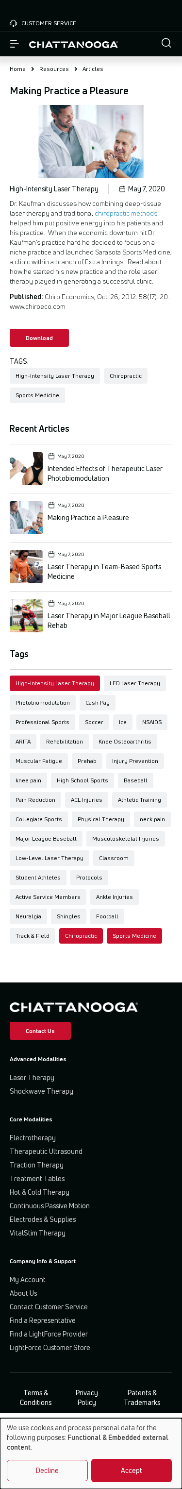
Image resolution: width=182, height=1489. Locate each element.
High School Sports (82, 780)
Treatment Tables (37, 1178)
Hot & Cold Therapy (39, 1192)
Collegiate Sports (39, 819)
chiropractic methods (126, 213)
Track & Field (33, 935)
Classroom (114, 858)
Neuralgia (28, 916)
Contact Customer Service (49, 1307)
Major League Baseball (46, 838)
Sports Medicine (134, 935)
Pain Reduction (35, 799)
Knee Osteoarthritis (125, 741)
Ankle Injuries (114, 896)
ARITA (23, 741)
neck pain (152, 819)
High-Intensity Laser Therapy (55, 683)
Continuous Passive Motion (50, 1205)
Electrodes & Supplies (43, 1219)
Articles (93, 68)
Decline (47, 1470)
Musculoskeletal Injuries (125, 838)
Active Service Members (48, 896)
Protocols (89, 877)
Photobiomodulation (43, 702)
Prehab (87, 760)
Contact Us (40, 1030)
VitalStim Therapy (38, 1233)
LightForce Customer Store (50, 1347)
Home (18, 68)
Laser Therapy (32, 1077)
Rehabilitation (64, 741)
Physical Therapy (101, 819)
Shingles (69, 916)
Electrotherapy (33, 1138)
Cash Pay (97, 702)
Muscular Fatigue (39, 760)
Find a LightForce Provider (49, 1334)
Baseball (136, 780)
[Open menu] (14, 44)
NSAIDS (152, 722)
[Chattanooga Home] (73, 44)
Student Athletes (38, 877)
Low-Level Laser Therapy (49, 858)
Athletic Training (139, 799)
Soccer (94, 722)
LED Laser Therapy (135, 683)
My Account (28, 1279)
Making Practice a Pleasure (88, 517)
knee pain (28, 780)
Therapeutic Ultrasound (46, 1151)
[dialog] (91, 1453)
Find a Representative (43, 1320)
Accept (131, 1470)
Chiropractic (81, 935)
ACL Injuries (86, 799)
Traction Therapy (37, 1165)
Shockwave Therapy (41, 1091)
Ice (123, 722)
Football (107, 916)
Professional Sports (42, 722)
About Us (23, 1293)
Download (39, 337)
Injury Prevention (135, 760)
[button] (166, 44)
